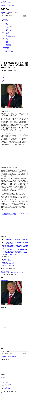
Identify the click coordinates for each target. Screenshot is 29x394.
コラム (8, 35)
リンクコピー (6, 388)
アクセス (8, 48)
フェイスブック (7, 384)
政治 (7, 23)
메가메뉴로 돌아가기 (10, 12)
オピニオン (6, 32)
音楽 (7, 41)
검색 (25, 15)
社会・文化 (9, 29)
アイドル (8, 44)
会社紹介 (3, 356)
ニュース (5, 22)
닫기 (17, 12)
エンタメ (5, 38)
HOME (5, 19)
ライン (5, 385)
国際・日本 (9, 26)
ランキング (6, 47)
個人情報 (14, 356)
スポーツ (8, 30)
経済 (7, 24)
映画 (7, 42)
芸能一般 (8, 45)
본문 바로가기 (4, 1)
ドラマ (8, 39)
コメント (8, 50)
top (1, 392)
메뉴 (3, 392)
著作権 (7, 356)
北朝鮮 (8, 27)
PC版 (10, 356)
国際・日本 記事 (5, 271)
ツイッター (6, 382)
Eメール (5, 387)
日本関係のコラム (10, 36)
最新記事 (5, 20)
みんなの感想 (9, 51)
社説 (7, 33)
